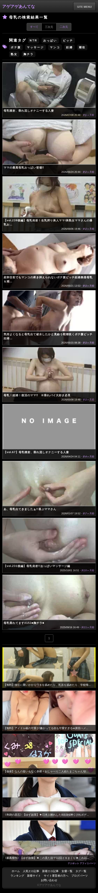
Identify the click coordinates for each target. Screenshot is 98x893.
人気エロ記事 (31, 871)
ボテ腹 (16, 47)
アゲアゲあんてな (18, 6)
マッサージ (35, 47)
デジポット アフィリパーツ (82, 863)
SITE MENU (84, 7)
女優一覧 (67, 871)
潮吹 (82, 47)
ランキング (17, 875)
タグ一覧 (80, 871)
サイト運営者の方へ (56, 875)
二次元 (64, 26)
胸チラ (28, 54)
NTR (33, 40)
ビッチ (68, 40)
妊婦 (69, 47)
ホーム (16, 871)
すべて (34, 26)
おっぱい (50, 40)
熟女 (14, 54)
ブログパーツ (79, 875)
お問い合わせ (49, 880)
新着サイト (34, 875)
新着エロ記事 (50, 871)
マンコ (55, 47)
